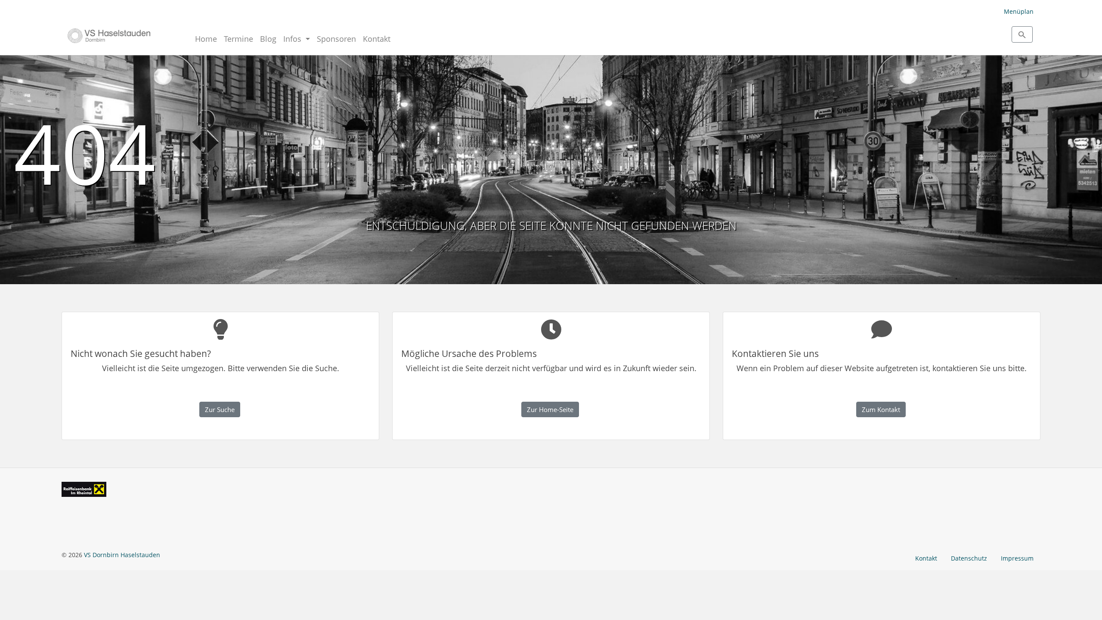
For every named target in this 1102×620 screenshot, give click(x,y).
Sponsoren (336, 39)
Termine (238, 39)
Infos (293, 39)
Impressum (1017, 558)
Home (206, 39)
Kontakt (376, 39)
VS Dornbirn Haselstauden (122, 555)
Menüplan (1019, 11)
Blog (268, 39)
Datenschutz (969, 558)
